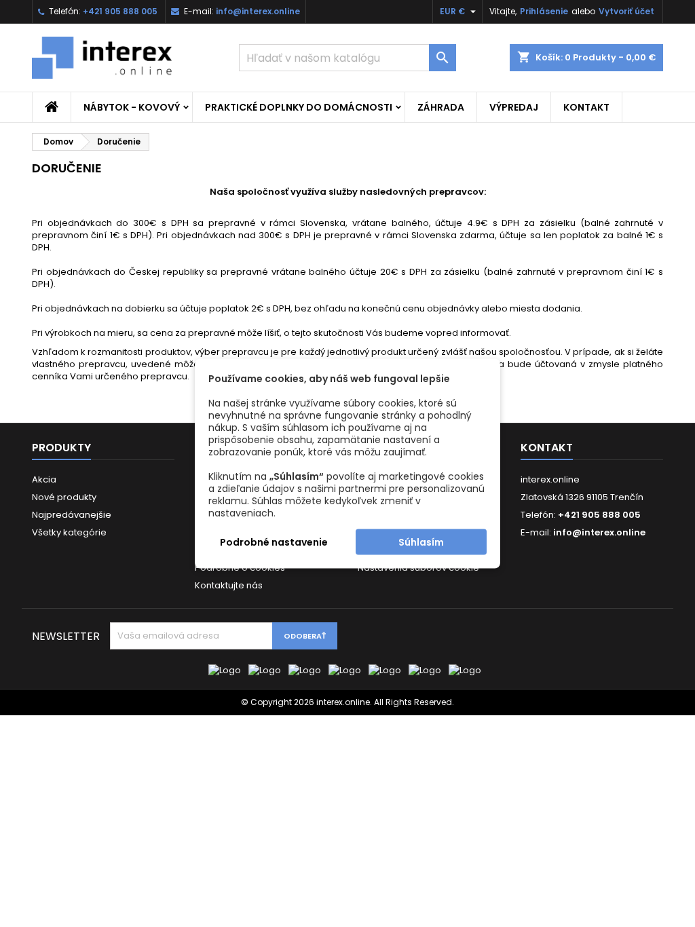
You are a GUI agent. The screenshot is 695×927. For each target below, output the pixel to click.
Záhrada (440, 107)
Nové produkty (64, 497)
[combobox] (347, 57)
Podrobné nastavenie (274, 542)
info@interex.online (258, 11)
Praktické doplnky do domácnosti (298, 107)
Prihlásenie (544, 11)
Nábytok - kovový (131, 107)
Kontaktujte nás (229, 585)
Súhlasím (421, 542)
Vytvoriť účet (626, 11)
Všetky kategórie (69, 532)
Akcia (44, 479)
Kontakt (586, 107)
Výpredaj (513, 107)
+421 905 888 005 (120, 11)
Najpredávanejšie (71, 514)
